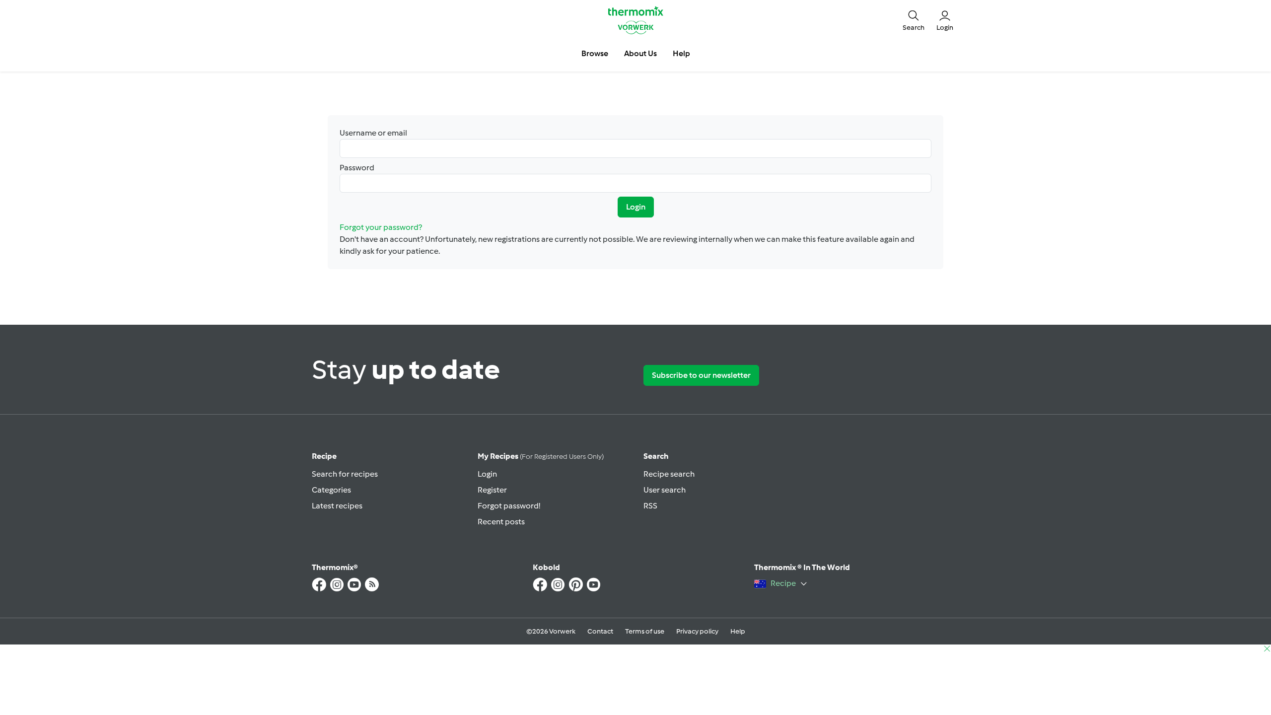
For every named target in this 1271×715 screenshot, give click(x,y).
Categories (331, 490)
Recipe (324, 456)
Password (357, 167)
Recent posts (501, 521)
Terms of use (644, 631)
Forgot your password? (381, 227)
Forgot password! (509, 505)
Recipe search (669, 474)
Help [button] (681, 53)
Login (635, 207)
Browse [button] (594, 53)
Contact (600, 631)
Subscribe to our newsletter (701, 375)
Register (492, 490)
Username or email (373, 133)
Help (737, 631)
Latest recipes (337, 505)
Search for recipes (345, 474)
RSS (650, 505)
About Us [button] (640, 53)
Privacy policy (697, 631)
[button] (913, 19)
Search (656, 456)
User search (664, 490)
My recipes (541, 456)
